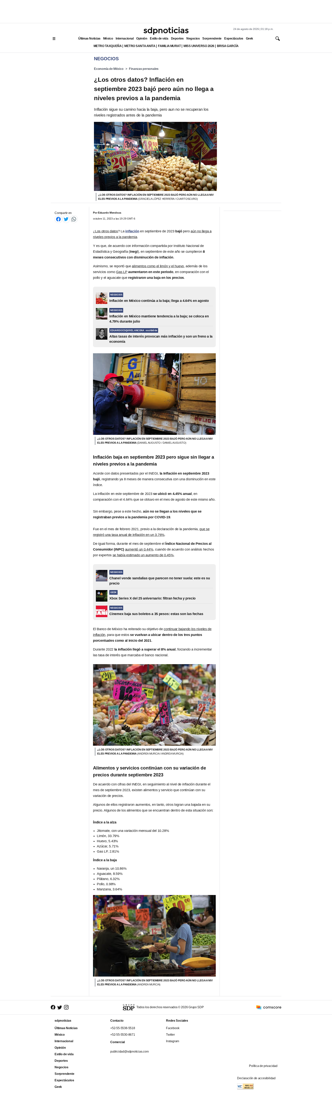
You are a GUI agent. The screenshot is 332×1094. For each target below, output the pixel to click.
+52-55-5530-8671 (122, 1034)
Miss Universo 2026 (198, 46)
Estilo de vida (159, 38)
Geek (249, 38)
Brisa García (227, 46)
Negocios (193, 38)
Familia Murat (169, 46)
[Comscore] (268, 1007)
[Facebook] (58, 219)
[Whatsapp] (74, 219)
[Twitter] (66, 219)
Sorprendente (212, 38)
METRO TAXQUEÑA (108, 46)
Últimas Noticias (89, 38)
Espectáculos (233, 38)
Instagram (172, 1041)
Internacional (125, 38)
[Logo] (166, 31)
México (108, 38)
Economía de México (109, 68)
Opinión (141, 38)
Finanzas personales (144, 68)
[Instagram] (66, 1007)
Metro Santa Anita (139, 46)
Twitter (170, 1034)
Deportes (177, 38)
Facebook (172, 1028)
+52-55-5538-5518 (122, 1028)
